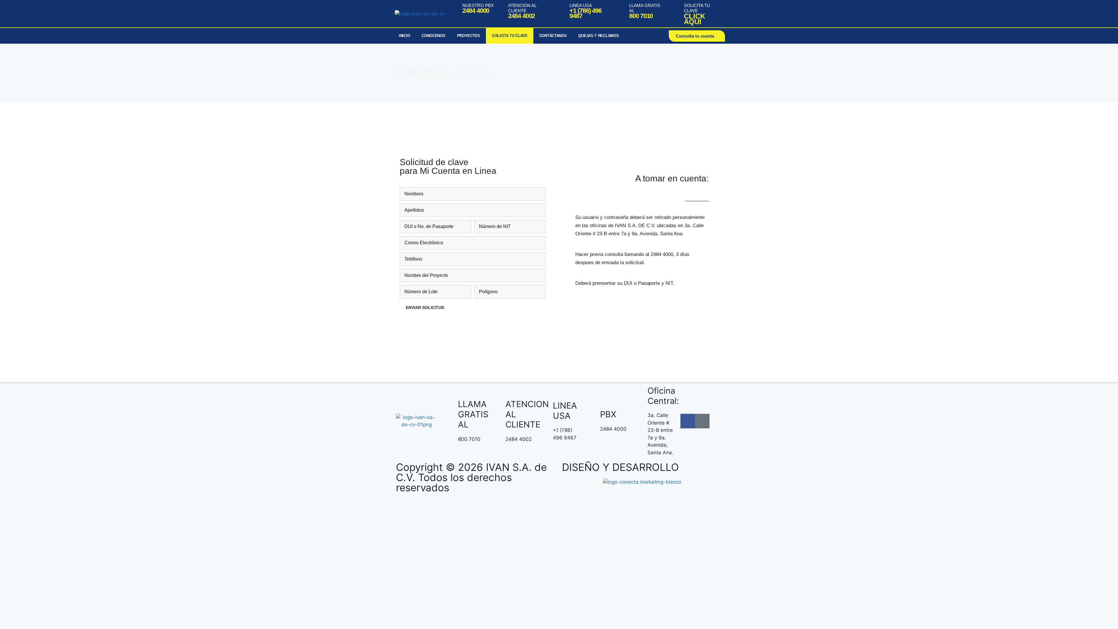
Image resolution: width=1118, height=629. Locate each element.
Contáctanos (553, 35)
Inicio (404, 35)
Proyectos (468, 35)
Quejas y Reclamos (598, 35)
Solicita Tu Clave (510, 35)
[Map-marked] (702, 421)
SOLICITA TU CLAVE (697, 8)
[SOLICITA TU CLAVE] (676, 13)
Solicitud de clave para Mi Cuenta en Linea (448, 166)
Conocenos (433, 35)
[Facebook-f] (687, 421)
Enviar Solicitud (425, 307)
